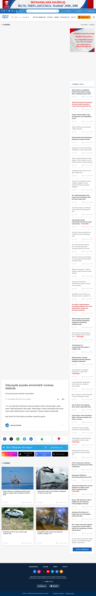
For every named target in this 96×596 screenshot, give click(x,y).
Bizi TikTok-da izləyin (28, 454)
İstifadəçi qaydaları (58, 593)
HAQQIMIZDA (33, 566)
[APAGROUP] (48, 581)
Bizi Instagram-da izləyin (11, 454)
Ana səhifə (84, 24)
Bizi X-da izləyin (60, 454)
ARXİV (55, 566)
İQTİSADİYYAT (65, 17)
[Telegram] (12, 11)
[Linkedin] (14, 11)
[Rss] (16, 11)
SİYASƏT (50, 17)
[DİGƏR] (93, 17)
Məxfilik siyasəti (70, 593)
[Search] (56, 11)
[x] (43, 572)
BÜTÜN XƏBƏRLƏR (39, 17)
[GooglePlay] (42, 586)
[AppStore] (54, 586)
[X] (7, 11)
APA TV (73, 17)
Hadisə (92, 25)
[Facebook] (34, 572)
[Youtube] (9, 11)
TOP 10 (65, 566)
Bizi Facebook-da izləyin (44, 454)
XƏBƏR (56, 17)
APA (6, 406)
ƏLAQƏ (45, 566)
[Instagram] (4, 11)
